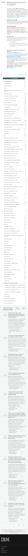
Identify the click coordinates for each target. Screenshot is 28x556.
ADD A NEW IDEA (14, 78)
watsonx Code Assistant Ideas (14, 330)
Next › (19, 525)
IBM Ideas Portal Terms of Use (17, 530)
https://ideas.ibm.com (14, 17)
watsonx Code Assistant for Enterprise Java (14, 331)
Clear (25, 81)
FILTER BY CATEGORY (7, 81)
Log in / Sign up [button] (22, 74)
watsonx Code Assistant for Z (13, 409)
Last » (23, 525)
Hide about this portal (11, 5)
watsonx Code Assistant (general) (14, 350)
